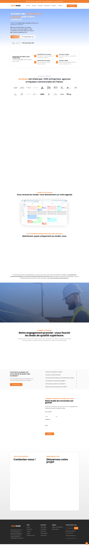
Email (46, 425)
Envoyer (76, 528)
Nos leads (40, 5)
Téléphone (48, 419)
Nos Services (29, 529)
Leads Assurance (44, 533)
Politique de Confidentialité (57, 527)
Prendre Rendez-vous (28, 37)
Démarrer (15, 36)
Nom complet (48, 411)
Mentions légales (55, 529)
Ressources (47, 5)
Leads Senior (43, 531)
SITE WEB (34, 5)
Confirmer (49, 433)
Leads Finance (43, 529)
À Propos (54, 5)
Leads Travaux (43, 535)
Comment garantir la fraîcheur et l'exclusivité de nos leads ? (60, 377)
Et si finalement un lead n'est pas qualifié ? (56, 380)
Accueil (28, 5)
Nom (56, 416)
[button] (62, 371)
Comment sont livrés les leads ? (53, 374)
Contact (60, 5)
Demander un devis (31, 535)
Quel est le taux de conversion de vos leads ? (56, 386)
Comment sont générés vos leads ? (54, 372)
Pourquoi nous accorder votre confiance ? (56, 383)
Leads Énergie (43, 527)
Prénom (46, 416)
